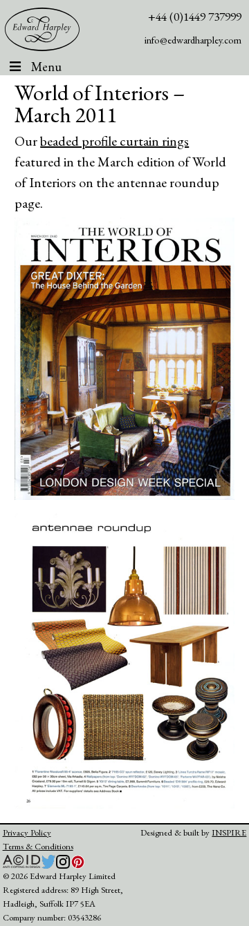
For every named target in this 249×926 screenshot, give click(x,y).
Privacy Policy (27, 832)
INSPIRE (229, 832)
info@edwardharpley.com (193, 39)
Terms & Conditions (38, 846)
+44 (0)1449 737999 (194, 16)
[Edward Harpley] (42, 29)
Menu (46, 67)
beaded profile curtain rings (114, 141)
